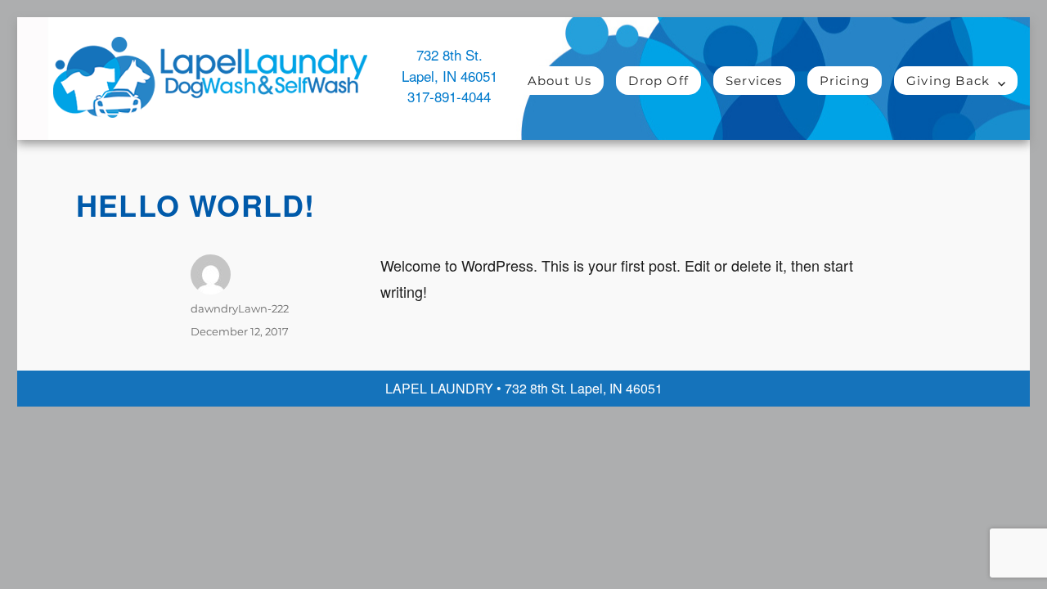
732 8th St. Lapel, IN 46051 (449, 65)
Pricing (845, 80)
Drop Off (658, 80)
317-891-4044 (449, 96)
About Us (560, 80)
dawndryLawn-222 (240, 308)
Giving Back (948, 80)
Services (754, 80)
